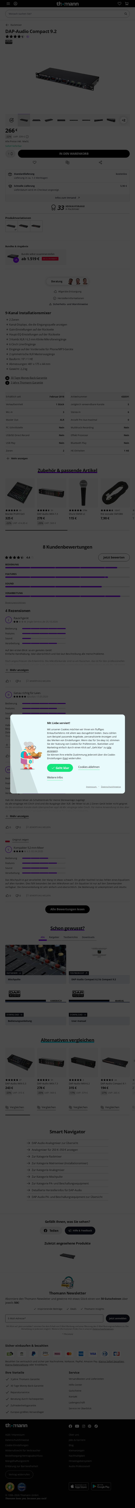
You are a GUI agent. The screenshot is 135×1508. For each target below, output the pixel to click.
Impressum (91, 786)
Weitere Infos (55, 777)
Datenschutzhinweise (111, 786)
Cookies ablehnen (88, 767)
